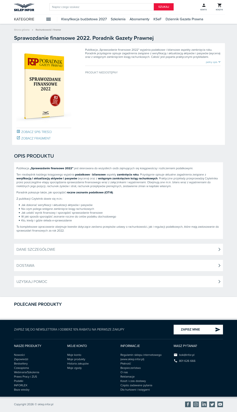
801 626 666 (187, 361)
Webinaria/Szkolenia (26, 372)
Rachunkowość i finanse (48, 29)
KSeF (157, 19)
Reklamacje (127, 376)
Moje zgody (74, 368)
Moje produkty (76, 359)
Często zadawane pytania (136, 385)
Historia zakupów (78, 363)
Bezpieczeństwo (130, 368)
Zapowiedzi (21, 359)
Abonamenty (139, 19)
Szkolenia (118, 19)
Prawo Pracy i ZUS (25, 376)
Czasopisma (21, 368)
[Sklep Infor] (24, 7)
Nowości (19, 355)
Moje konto (74, 355)
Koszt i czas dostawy (133, 381)
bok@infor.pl (186, 355)
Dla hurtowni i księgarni (135, 389)
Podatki (18, 381)
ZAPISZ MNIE (201, 329)
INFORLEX (20, 385)
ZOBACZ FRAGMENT (33, 138)
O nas (124, 372)
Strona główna (22, 29)
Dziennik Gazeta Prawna (184, 19)
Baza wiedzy (22, 389)
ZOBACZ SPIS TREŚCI (34, 132)
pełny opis (213, 62)
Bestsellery (21, 363)
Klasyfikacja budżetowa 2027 (84, 19)
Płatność (125, 363)
